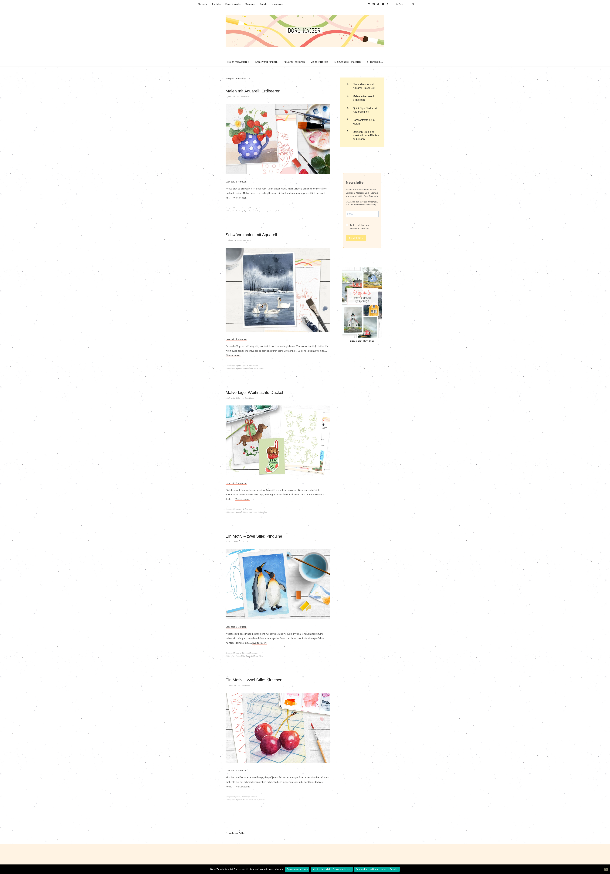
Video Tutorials (319, 62)
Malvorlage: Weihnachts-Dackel (254, 392)
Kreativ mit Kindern (266, 62)
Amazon (387, 4)
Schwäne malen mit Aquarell (251, 234)
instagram (369, 4)
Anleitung (239, 210)
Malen (257, 210)
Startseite (202, 4)
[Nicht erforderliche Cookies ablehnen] (606, 869)
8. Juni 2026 (230, 96)
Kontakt (263, 4)
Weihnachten (247, 509)
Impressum (277, 4)
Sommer (261, 207)
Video (278, 210)
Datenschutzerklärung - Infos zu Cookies (377, 869)
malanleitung (248, 368)
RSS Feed (378, 4)
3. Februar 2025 (232, 240)
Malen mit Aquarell (238, 62)
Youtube (382, 4)
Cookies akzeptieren (297, 869)
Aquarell (247, 210)
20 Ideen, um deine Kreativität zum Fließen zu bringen (366, 135)
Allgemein (237, 796)
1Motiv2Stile (240, 656)
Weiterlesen (240, 197)
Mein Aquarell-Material (347, 62)
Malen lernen (253, 799)
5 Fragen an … (375, 62)
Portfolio (216, 4)
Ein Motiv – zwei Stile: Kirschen (254, 680)
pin (373, 4)
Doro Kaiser (244, 96)
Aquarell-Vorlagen (294, 62)
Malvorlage (253, 207)
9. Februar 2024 (232, 541)
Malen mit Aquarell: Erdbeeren (253, 91)
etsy (252, 210)
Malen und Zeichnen (240, 207)
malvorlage (264, 210)
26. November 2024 (233, 398)
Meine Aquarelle (233, 4)
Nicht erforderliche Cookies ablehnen (331, 869)
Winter (261, 656)
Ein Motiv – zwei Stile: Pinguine (254, 536)
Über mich (250, 4)
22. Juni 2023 (231, 685)
